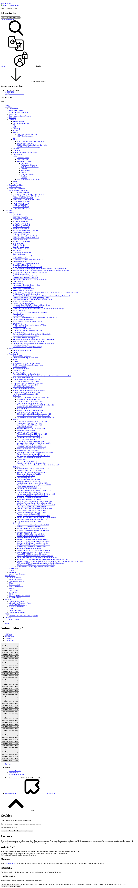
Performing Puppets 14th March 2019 (29, 488)
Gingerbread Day (18, 332)
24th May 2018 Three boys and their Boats (30, 534)
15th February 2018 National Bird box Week (31, 547)
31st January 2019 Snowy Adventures (29, 497)
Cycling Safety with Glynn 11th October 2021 (27, 267)
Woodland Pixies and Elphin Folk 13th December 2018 (34, 503)
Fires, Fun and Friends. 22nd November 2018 (31, 507)
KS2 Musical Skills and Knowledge (28, 147)
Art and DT (16, 149)
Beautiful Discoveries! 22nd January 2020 (30, 437)
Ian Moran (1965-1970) (20, 205)
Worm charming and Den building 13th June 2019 (33, 472)
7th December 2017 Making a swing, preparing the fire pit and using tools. (40, 563)
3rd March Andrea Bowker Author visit (25, 230)
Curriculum (12, 119)
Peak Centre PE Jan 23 (20, 239)
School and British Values (17, 189)
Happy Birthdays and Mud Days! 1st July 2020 (32, 421)
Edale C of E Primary (16, 110)
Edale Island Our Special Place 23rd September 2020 (34, 414)
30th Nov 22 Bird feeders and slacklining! (26, 363)
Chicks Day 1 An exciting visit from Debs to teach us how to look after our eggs (38, 308)
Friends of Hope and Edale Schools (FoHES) (23, 616)
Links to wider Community (17, 574)
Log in (7, 623)
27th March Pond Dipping (21, 223)
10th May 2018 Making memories (28, 537)
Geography (16, 129)
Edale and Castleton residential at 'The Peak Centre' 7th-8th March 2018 (36, 318)
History (15, 130)
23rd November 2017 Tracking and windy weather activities (36, 565)
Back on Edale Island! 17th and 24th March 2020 (32, 398)
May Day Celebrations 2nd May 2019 (29, 481)
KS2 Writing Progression (25, 136)
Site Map (8, 764)
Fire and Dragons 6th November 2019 (29, 454)
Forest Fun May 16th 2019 (25, 477)
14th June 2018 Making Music (26, 532)
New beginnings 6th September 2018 (29, 521)
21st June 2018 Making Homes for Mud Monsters (33, 530)
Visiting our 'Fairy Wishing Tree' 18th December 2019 (34, 443)
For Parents (8, 599)
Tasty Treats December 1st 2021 (23, 378)
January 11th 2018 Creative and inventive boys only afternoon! (37, 557)
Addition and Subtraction (29, 165)
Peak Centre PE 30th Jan (21, 234)
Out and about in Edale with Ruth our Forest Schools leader (32, 334)
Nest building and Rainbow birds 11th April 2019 (32, 483)
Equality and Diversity (16, 579)
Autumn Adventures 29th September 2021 (26, 392)
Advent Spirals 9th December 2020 (28, 399)
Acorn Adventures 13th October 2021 (25, 388)
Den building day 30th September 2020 (29, 412)
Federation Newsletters (16, 601)
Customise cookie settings (25, 831)
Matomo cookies (11, 863)
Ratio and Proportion (27, 174)
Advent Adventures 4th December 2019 (29, 445)
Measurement (25, 170)
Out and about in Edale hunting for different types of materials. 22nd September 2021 (40, 268)
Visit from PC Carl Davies (21, 241)
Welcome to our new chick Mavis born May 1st (28, 307)
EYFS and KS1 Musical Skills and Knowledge (32, 145)
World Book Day (18, 316)
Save (18, 886)
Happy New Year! (19, 281)
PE (14, 138)
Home (7, 105)
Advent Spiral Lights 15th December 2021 (26, 374)
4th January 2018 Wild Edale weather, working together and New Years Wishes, (42, 559)
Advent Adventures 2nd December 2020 (30, 401)
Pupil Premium (13, 590)
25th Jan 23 (16, 359)
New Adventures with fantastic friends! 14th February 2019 (36, 494)
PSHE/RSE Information (16, 607)
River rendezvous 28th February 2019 (29, 492)
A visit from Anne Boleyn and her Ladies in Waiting (29, 325)
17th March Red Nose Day (21, 227)
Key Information (10, 576)
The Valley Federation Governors (19, 596)
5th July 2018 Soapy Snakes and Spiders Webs (32, 528)
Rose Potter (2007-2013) (21, 207)
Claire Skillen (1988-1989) (21, 201)
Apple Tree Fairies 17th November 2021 (26, 381)
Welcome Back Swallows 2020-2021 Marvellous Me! (30, 279)
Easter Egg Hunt (18, 314)
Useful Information (15, 610)
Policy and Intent (18, 121)
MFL (14, 127)
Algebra (23, 172)
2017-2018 (16, 523)
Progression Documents (24, 161)
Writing (15, 132)
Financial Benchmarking (17, 581)
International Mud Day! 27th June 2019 (29, 470)
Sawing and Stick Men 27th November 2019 (31, 447)
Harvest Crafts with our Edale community (26, 263)
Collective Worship (15, 187)
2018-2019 (16, 467)
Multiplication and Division (29, 167)
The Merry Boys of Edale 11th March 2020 (31, 428)
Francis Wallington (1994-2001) (23, 198)
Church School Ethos (16, 185)
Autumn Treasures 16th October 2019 (29, 457)
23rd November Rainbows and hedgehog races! (28, 365)
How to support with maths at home (28, 179)
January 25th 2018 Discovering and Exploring (31, 554)
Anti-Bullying (13, 568)
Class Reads (17, 214)
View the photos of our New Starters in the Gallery (29, 341)
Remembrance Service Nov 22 (23, 256)
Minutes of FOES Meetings (17, 605)
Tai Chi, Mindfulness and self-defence (25, 152)
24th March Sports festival (21, 225)
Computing (16, 150)
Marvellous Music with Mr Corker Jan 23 (26, 238)
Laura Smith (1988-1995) (21, 203)
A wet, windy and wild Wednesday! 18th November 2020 (35, 405)
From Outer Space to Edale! (22, 287)
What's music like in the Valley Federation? (30, 141)
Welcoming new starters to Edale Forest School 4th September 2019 (38, 465)
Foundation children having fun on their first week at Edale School (34, 339)
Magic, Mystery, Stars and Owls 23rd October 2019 (33, 456)
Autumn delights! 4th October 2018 (28, 514)
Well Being (12, 572)
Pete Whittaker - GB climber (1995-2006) (26, 199)
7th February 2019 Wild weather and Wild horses (32, 496)
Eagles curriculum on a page (22, 350)
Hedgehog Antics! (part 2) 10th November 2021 (28, 383)
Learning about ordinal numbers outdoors (26, 336)
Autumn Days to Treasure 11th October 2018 (31, 512)
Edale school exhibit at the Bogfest (24, 338)
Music (15, 139)
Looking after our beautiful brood (23, 303)
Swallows (12, 212)
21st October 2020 (23, 408)
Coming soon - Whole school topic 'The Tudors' (28, 330)
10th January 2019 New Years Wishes (29, 499)
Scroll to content (6, 3)
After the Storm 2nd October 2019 (28, 461)
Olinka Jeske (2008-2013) (21, 209)
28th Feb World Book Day (21, 232)
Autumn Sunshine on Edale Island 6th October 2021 (29, 390)
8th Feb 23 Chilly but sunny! (22, 356)
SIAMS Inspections (15, 597)
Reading (15, 181)
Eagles (11, 348)
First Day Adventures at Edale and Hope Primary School (31, 298)
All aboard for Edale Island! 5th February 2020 (32, 434)
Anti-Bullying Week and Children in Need (26, 294)
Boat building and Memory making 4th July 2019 (32, 468)
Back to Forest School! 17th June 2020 (29, 425)
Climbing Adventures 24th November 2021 (27, 379)
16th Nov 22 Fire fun (19, 367)
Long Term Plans (22, 159)
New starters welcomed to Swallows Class (26, 285)
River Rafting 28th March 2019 (27, 487)
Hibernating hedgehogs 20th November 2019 (31, 448)
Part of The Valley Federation (18, 112)
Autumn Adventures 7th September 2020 (30, 410)
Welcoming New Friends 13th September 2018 (32, 519)
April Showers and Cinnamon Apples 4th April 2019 (34, 485)
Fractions (24, 176)
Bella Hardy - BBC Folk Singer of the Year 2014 (28, 194)
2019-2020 (16, 419)
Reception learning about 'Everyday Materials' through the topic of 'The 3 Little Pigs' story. (42, 270)
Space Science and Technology (23, 290)
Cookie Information (15, 771)
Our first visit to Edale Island (22, 328)
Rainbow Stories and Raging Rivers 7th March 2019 (34, 490)
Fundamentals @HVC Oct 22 (22, 261)
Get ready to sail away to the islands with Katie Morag (30, 312)
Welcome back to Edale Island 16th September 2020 (33, 416)
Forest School (17, 154)
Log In (3, 66)
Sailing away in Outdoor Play (22, 301)
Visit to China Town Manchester (23, 319)
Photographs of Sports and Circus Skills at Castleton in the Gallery (34, 343)
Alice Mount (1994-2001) (21, 192)
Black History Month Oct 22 (22, 265)
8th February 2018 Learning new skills (29, 548)
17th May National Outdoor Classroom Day (31, 536)
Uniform (11, 608)
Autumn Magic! (22, 459)
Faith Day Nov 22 (19, 245)
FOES (7, 614)
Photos (15, 352)
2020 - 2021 (17, 396)
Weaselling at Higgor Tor (21, 345)
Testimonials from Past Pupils (18, 190)
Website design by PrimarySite (30, 793)
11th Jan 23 (16, 361)
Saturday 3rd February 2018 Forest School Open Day (34, 550)
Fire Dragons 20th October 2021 (23, 387)
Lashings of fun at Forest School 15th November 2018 (34, 508)
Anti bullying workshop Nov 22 (23, 252)
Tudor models (17, 323)
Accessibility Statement (16, 774)
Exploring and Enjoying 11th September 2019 (31, 463)
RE (14, 125)
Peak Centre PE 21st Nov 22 (22, 248)
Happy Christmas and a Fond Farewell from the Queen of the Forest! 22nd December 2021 (42, 376)
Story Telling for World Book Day (24, 288)
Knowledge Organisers (20, 218)
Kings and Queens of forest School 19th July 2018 (33, 525)
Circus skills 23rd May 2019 (26, 476)
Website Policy (13, 773)
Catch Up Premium (15, 577)
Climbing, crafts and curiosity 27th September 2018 (33, 516)
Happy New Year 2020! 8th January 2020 (30, 441)
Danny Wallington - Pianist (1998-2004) (26, 196)
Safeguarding (13, 592)
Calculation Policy (23, 158)
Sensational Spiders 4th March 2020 (28, 430)
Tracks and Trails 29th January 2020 (28, 436)
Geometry (24, 169)
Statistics (24, 178)
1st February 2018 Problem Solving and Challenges (33, 552)
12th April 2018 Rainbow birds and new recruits (32, 543)
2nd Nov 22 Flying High (21, 368)
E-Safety (11, 570)
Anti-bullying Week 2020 (21, 274)
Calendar (8, 617)
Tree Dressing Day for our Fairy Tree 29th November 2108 (36, 505)
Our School (8, 107)
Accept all (12, 831)
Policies (11, 588)
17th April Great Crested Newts (23, 219)
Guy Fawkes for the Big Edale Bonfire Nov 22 (28, 259)
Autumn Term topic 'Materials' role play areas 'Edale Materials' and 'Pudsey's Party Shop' (41, 296)
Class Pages (8, 210)
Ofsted (11, 583)
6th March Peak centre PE (21, 228)
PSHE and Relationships (21, 123)
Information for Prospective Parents (20, 603)
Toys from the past (19, 254)
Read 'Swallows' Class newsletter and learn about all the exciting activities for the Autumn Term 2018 (45, 292)
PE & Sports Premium (16, 587)
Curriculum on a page (20, 216)
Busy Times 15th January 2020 (27, 439)
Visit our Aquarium (19, 310)
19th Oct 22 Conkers (19, 370)
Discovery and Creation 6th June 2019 (29, 474)
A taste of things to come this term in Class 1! (27, 321)
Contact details (13, 109)
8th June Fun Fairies (19, 372)
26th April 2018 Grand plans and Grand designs (32, 539)
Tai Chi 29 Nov (18, 243)
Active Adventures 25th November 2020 (30, 403)
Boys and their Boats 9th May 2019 (28, 479)
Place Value (24, 163)
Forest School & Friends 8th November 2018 (31, 510)
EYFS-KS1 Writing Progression (27, 134)
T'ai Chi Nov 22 (18, 250)
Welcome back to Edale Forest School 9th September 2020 (35, 418)
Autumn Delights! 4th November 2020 (29, 407)
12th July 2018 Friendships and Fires (29, 527)
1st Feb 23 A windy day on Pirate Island (25, 358)
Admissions (12, 118)
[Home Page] (10, 5)
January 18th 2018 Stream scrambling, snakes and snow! (35, 556)
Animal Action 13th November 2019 (28, 450)
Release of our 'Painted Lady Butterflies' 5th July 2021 (30, 272)
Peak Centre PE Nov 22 (20, 258)
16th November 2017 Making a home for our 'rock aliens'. (35, 567)
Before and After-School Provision (20, 116)
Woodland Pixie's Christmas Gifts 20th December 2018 (34, 501)
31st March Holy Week (20, 221)
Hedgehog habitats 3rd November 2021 (25, 385)
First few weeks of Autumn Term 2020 (25, 278)
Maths (15, 156)
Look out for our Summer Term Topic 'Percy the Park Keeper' (32, 299)
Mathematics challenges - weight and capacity (27, 347)
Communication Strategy (17, 612)
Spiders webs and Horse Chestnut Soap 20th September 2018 (36, 517)
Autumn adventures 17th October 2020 (25, 276)
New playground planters (21, 247)
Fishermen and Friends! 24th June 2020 (29, 423)
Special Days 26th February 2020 (27, 432)
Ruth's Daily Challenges (24, 427)
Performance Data (14, 585)
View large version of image (10, 644)
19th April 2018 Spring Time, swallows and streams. (33, 541)
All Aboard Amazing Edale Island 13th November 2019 (35, 452)
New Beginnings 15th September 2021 (25, 394)
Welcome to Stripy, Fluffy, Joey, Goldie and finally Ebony (31, 305)
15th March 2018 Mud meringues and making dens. (33, 545)
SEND (11, 594)
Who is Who (13, 114)
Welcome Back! (18, 283)
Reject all (4, 831)
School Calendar (14, 619)
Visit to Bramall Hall (19, 327)
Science (15, 183)
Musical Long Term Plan (25, 143)
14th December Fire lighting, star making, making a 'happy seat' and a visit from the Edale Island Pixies (50, 561)
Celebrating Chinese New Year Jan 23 (25, 236)
